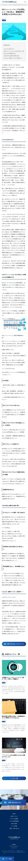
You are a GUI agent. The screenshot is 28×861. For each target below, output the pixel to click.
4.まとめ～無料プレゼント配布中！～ (13, 58)
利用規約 (18, 852)
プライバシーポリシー (14, 846)
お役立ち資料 (14, 823)
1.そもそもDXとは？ (9, 48)
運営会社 (14, 844)
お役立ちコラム (14, 816)
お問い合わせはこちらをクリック (15, 644)
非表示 (8, 45)
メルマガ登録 (14, 826)
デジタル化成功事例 (14, 821)
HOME (14, 813)
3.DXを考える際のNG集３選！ (12, 55)
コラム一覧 (15, 778)
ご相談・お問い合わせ (14, 828)
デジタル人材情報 (14, 818)
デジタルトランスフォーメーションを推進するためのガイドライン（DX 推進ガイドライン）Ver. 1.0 (13, 166)
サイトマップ (14, 847)
